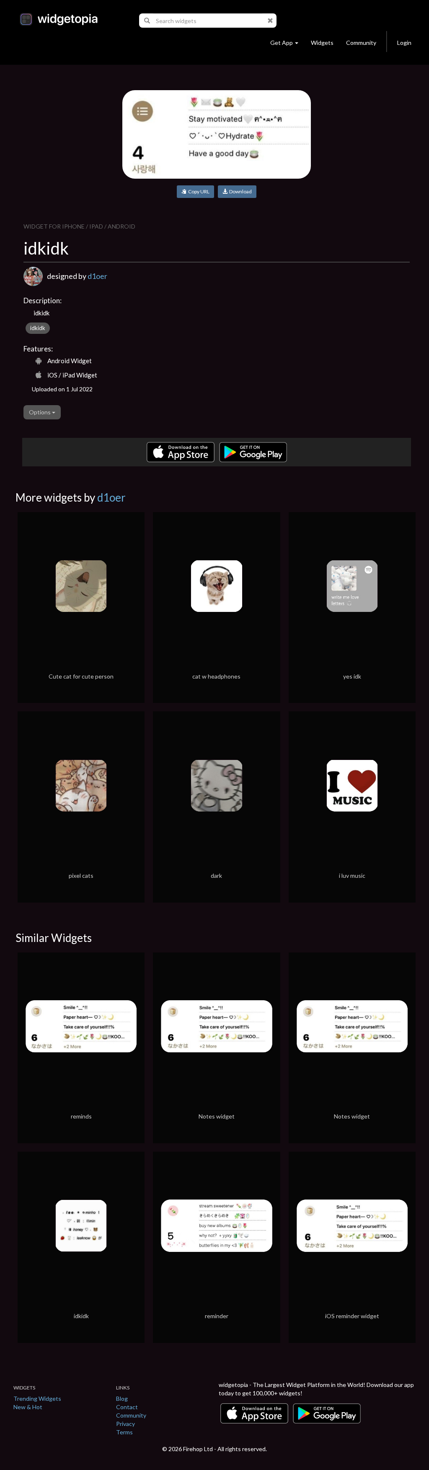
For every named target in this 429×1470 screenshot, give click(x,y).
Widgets (322, 42)
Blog (122, 1398)
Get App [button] (281, 42)
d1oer (97, 276)
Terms (124, 1432)
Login (404, 42)
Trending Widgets (37, 1398)
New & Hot (27, 1406)
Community (361, 42)
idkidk (37, 328)
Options (40, 412)
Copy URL (197, 191)
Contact (127, 1406)
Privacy (125, 1423)
